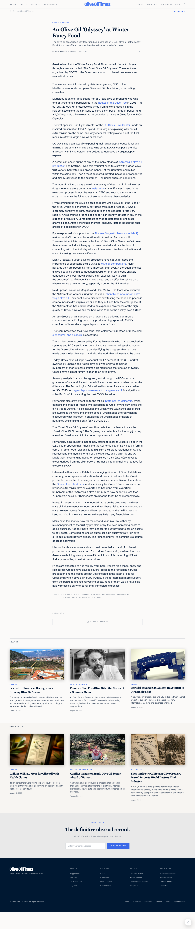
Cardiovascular (76, 881)
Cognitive (73, 885)
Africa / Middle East (81, 770)
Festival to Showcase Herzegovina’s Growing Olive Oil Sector (31, 690)
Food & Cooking (60, 23)
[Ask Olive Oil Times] (188, 922)
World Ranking (166, 877)
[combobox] (91, 11)
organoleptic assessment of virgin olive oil (97, 390)
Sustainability (105, 885)
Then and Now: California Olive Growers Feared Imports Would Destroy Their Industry (156, 777)
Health (23, 4)
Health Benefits (136, 877)
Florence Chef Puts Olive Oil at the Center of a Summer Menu (97, 690)
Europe (13, 684)
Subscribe (137, 902)
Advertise (148, 902)
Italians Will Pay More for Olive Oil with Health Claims (34, 776)
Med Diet (73, 877)
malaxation (98, 188)
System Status (179, 902)
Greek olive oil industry (70, 484)
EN (178, 4)
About (127, 902)
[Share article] (140, 51)
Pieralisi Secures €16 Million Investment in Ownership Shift (157, 690)
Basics (139, 4)
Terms (167, 902)
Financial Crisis (72, 594)
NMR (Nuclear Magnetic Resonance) (110, 594)
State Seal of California (118, 400)
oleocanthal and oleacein (67, 334)
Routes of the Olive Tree (112, 102)
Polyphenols (70, 597)
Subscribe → (179, 11)
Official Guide (165, 881)
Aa (86, 51)
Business (36, 4)
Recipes (151, 4)
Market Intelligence (167, 873)
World (13, 4)
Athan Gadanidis (61, 51)
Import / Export (106, 881)
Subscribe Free (118, 846)
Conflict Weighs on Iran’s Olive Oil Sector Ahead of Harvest (95, 776)
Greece (86, 594)
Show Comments (99, 622)
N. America (136, 770)
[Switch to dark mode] (184, 4)
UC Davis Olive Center (117, 125)
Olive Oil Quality (136, 873)
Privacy (158, 902)
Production (50, 4)
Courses (165, 4)
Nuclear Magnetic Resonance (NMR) (116, 233)
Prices (102, 873)
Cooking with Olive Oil (139, 881)
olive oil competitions (113, 263)
